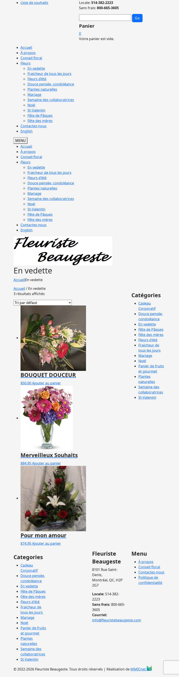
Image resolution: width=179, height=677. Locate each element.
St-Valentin (36, 110)
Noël (31, 105)
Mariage (34, 94)
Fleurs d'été (37, 177)
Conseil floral (31, 58)
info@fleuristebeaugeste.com (116, 620)
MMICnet (139, 669)
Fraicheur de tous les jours (49, 73)
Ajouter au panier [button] (46, 383)
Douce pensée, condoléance (51, 84)
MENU (20, 140)
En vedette (36, 68)
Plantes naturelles (42, 89)
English (27, 230)
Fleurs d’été (37, 78)
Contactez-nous (33, 126)
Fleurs (26, 63)
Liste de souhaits (34, 2)
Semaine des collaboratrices (51, 99)
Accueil (26, 47)
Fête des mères (40, 120)
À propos (28, 52)
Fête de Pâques (40, 115)
